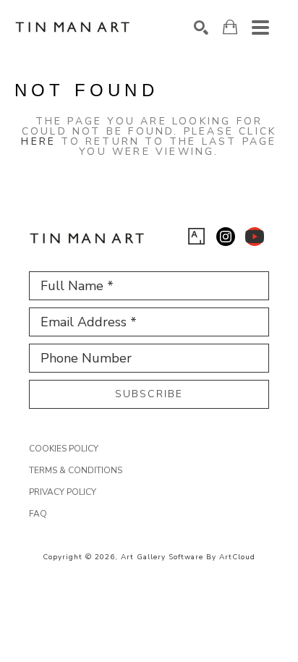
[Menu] (260, 27)
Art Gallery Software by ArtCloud (188, 557)
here (38, 141)
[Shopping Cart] (230, 27)
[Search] (201, 27)
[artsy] (196, 236)
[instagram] (225, 236)
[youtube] (254, 236)
